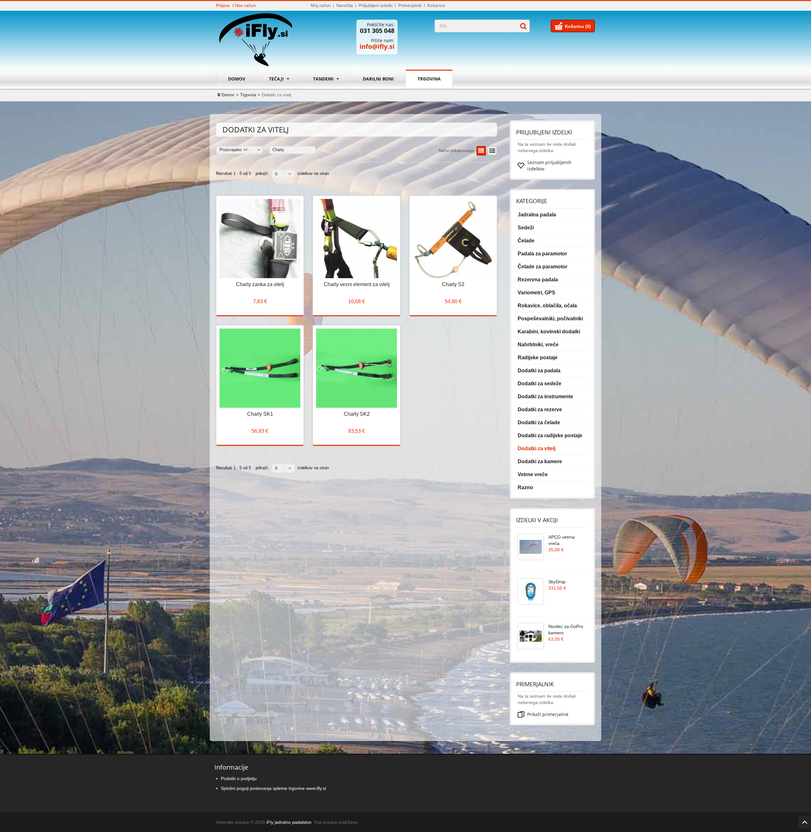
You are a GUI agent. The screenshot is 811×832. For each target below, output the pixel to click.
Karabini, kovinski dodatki (549, 331)
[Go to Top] (804, 822)
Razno (525, 487)
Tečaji (277, 79)
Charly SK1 (260, 414)
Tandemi (324, 79)
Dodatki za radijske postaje (550, 435)
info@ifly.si (377, 46)
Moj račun (321, 5)
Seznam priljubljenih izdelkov (549, 165)
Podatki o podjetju (239, 778)
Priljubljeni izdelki (376, 5)
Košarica (436, 5)
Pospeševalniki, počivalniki (550, 318)
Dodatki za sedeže (539, 383)
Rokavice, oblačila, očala (547, 305)
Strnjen (481, 151)
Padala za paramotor (542, 253)
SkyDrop (556, 581)
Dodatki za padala (539, 370)
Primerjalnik (410, 5)
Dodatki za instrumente (545, 396)
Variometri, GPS (536, 292)
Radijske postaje (538, 357)
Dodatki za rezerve (540, 409)
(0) (588, 26)
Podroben (492, 151)
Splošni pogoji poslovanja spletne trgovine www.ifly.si (273, 788)
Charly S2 (453, 284)
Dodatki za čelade (539, 422)
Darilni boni (378, 79)
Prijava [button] (223, 5)
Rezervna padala (538, 279)
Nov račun (245, 5)
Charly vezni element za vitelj (357, 284)
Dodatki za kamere (540, 461)
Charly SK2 (357, 414)
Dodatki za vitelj (536, 448)
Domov (236, 79)
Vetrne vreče (533, 474)
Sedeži (526, 227)
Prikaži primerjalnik (547, 714)
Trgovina (429, 79)
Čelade (526, 240)
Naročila (344, 5)
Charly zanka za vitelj (260, 284)
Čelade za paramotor (542, 266)
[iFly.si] (258, 40)
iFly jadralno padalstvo (288, 822)
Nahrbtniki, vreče (538, 344)
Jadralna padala (537, 214)
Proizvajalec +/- (234, 149)
